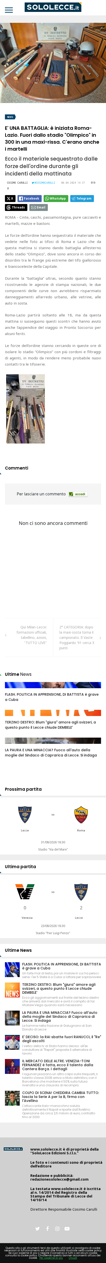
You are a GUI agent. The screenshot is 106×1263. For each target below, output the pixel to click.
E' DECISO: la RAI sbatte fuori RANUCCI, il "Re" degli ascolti (61, 1038)
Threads (18, 207)
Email (41, 207)
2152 (14, 689)
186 (13, 745)
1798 (14, 717)
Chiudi (73, 1258)
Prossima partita (23, 789)
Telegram (83, 198)
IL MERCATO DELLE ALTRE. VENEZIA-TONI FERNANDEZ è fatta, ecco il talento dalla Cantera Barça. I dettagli (57, 1064)
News (10, 117)
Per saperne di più (51, 1258)
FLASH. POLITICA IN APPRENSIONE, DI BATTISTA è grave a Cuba (61, 966)
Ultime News (18, 950)
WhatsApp (58, 198)
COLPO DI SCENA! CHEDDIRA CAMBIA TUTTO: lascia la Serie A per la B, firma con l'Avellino (60, 1096)
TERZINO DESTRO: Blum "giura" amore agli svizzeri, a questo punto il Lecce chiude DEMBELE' (50, 725)
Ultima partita (20, 867)
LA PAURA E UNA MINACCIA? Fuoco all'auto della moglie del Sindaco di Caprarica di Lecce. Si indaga (51, 753)
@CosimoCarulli (45, 182)
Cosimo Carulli (17, 182)
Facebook (31, 198)
